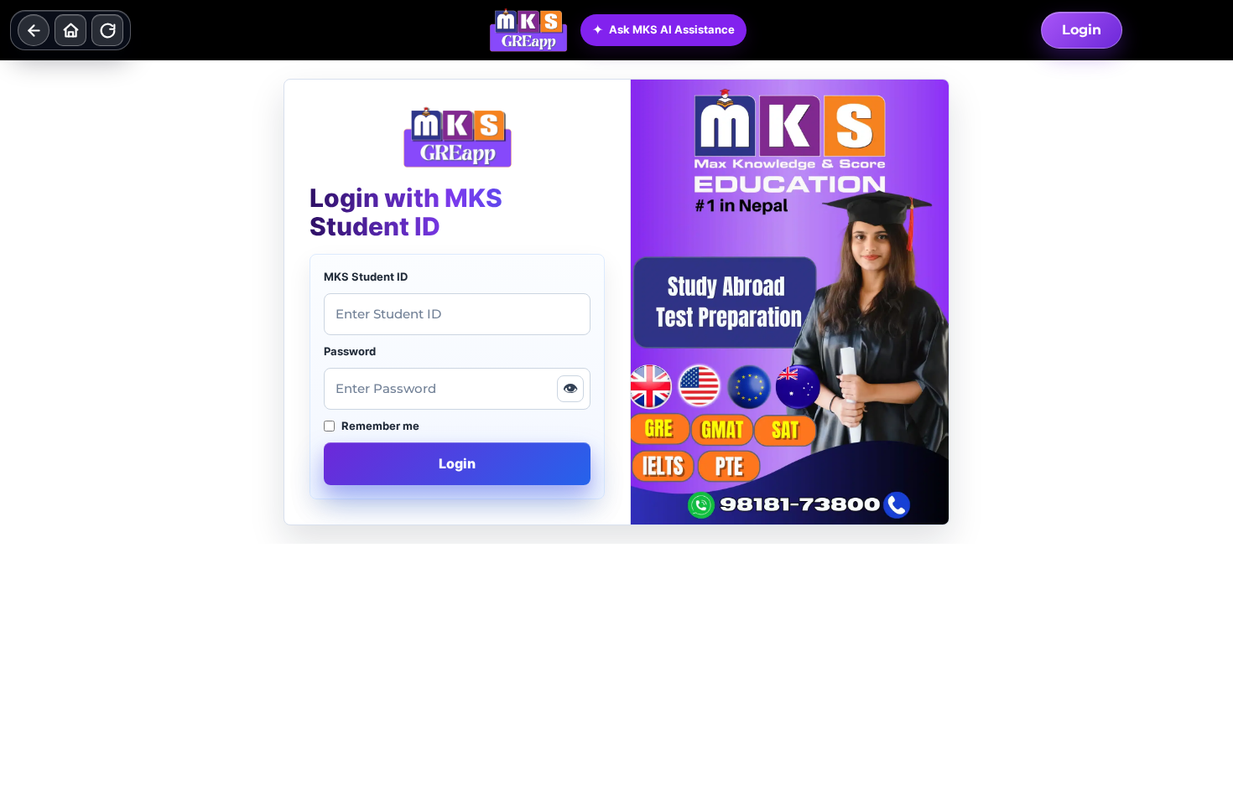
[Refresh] (107, 30)
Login (1081, 30)
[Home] (70, 30)
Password (350, 351)
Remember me (380, 425)
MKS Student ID (366, 276)
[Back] (33, 30)
